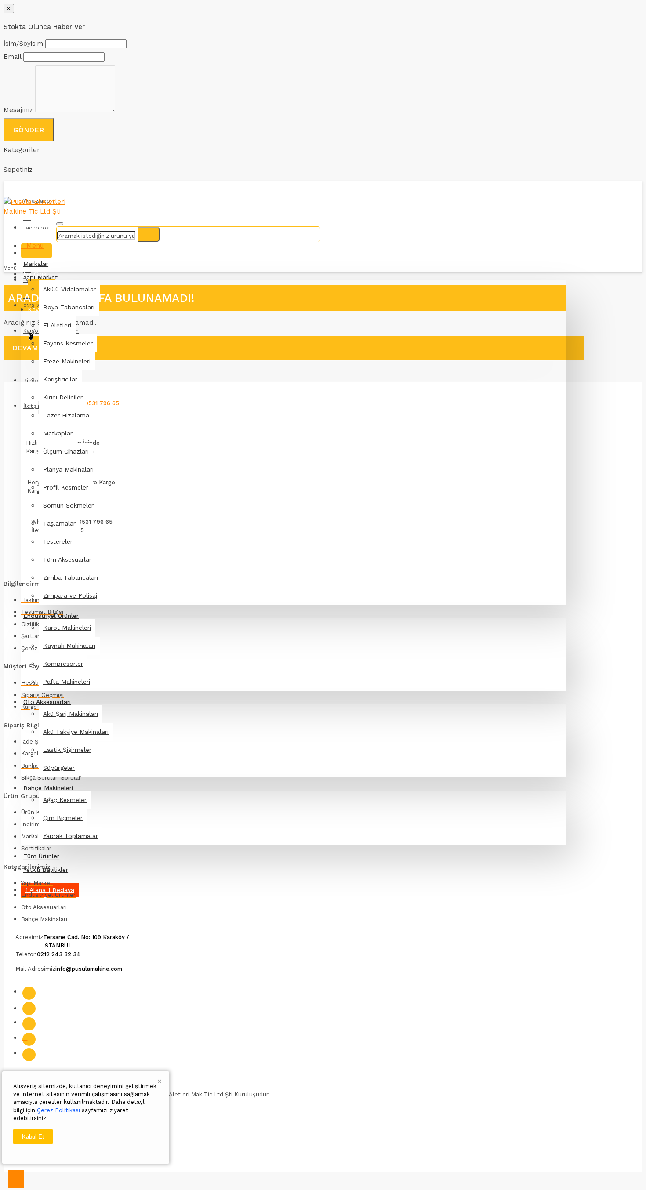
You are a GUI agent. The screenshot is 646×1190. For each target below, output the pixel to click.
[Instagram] (29, 1008)
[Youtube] (29, 1039)
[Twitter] (29, 1023)
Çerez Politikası (58, 1110)
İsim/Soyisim (23, 43)
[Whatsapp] (29, 1054)
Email (12, 57)
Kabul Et (33, 1136)
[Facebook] (29, 993)
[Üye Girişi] (36, 250)
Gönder (28, 130)
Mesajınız (18, 110)
